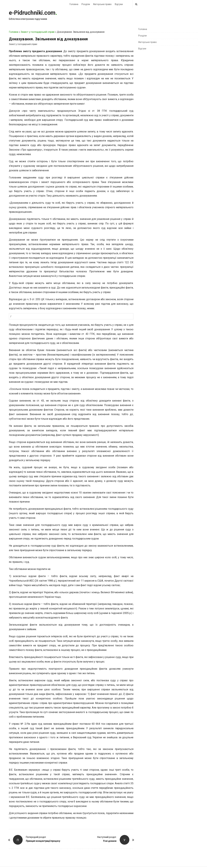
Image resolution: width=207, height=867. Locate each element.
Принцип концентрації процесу (43, 841)
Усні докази (109, 841)
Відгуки (119, 4)
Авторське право (102, 4)
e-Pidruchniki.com (32, 12)
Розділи (86, 4)
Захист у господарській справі (37, 31)
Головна (74, 4)
